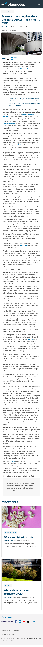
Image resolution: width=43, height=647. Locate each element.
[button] (2, 4)
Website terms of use (8, 634)
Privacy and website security (10, 630)
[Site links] (13, 617)
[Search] (39, 4)
